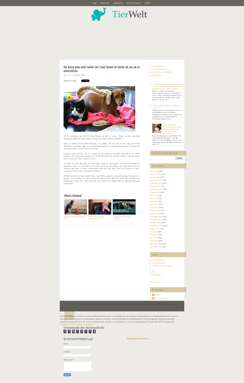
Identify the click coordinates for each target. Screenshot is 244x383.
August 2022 (155, 229)
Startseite (156, 282)
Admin (69, 75)
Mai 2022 (153, 238)
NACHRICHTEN (117, 3)
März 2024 (154, 171)
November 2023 (156, 183)
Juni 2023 (154, 198)
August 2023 (155, 192)
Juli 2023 (153, 195)
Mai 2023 (154, 201)
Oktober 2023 (155, 186)
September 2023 (156, 189)
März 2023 (154, 207)
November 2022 (156, 219)
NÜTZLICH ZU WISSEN (133, 3)
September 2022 (156, 225)
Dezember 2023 (156, 180)
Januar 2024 (155, 177)
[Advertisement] (125, 38)
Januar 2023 (155, 213)
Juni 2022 (154, 234)
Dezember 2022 (156, 216)
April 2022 (154, 241)
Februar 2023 (155, 210)
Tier (154, 272)
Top (70, 316)
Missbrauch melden (137, 338)
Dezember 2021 (156, 244)
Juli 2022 (153, 232)
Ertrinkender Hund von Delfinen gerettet (167, 106)
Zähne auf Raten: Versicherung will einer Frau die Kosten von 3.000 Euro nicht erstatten (172, 129)
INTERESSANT (105, 3)
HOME (94, 3)
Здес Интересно (162, 298)
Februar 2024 (155, 174)
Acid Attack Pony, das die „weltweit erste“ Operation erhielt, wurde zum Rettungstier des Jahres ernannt (167, 86)
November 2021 (156, 247)
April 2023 (154, 204)
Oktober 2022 (155, 222)
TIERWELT (148, 3)
